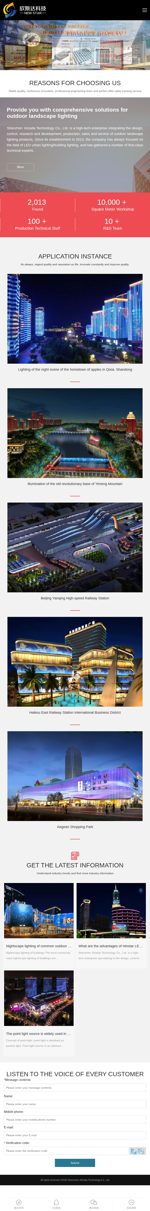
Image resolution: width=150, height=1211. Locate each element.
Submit (75, 1162)
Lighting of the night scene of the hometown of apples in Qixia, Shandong (75, 369)
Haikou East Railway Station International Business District (75, 712)
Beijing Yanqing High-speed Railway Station (75, 598)
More (20, 167)
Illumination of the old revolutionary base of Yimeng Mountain (75, 484)
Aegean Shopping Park (75, 827)
